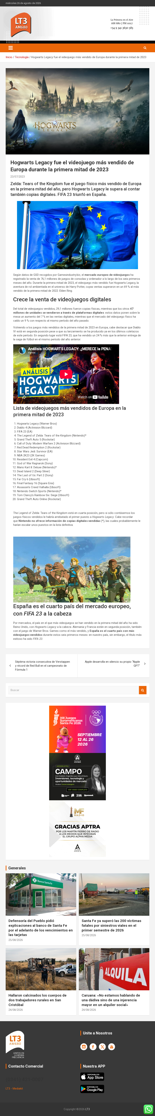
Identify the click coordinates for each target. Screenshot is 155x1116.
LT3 (87, 1109)
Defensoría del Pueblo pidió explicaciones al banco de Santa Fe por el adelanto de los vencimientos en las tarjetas (41, 928)
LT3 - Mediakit (14, 1088)
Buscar (142, 690)
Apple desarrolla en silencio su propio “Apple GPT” (112, 663)
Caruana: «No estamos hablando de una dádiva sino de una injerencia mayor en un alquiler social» (111, 1000)
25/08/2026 (16, 939)
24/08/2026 (16, 1009)
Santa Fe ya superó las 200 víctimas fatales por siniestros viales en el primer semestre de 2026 (111, 925)
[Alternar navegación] (11, 48)
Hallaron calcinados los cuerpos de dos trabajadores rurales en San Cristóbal (38, 1000)
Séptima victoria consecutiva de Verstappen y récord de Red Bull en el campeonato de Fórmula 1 (42, 665)
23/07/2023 (17, 176)
